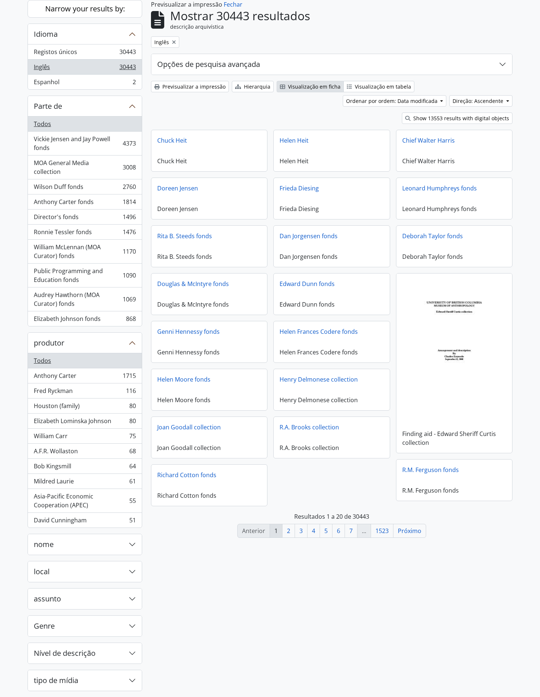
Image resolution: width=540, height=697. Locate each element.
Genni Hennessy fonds (188, 332)
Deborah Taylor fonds (432, 236)
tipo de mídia (56, 680)
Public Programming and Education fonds (84, 275)
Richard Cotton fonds (186, 475)
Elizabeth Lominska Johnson (84, 423)
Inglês (84, 69)
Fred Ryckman (84, 392)
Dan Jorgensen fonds (309, 236)
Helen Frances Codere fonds (319, 332)
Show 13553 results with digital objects (460, 118)
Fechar (233, 4)
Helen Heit (294, 140)
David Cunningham (84, 522)
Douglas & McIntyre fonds (193, 284)
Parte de (48, 106)
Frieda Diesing (299, 188)
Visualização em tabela (382, 86)
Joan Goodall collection (189, 427)
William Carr (84, 438)
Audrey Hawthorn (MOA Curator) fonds (84, 299)
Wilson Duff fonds (84, 188)
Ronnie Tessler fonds (84, 234)
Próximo (409, 531)
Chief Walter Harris (428, 140)
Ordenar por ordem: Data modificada (392, 100)
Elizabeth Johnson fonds (84, 320)
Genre (44, 626)
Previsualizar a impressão (193, 86)
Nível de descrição (65, 653)
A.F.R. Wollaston (84, 453)
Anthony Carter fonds (84, 204)
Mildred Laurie (84, 483)
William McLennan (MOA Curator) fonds (84, 251)
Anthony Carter (84, 377)
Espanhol (84, 83)
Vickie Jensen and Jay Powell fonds (84, 143)
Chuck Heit (172, 140)
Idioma (46, 34)
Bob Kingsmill (84, 468)
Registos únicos (84, 54)
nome (44, 544)
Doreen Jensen (177, 188)
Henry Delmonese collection (319, 379)
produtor (49, 343)
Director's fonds (84, 219)
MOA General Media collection (84, 167)
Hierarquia (256, 86)
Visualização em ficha (314, 86)
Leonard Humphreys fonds (439, 188)
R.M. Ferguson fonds (430, 470)
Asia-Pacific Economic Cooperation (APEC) (84, 500)
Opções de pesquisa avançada (208, 64)
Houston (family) (84, 408)
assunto (47, 599)
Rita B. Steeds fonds (184, 236)
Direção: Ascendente (479, 100)
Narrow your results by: (85, 9)
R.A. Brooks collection (309, 427)
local (42, 571)
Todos (42, 124)
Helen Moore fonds (183, 379)
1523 (382, 531)
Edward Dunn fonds (307, 284)
